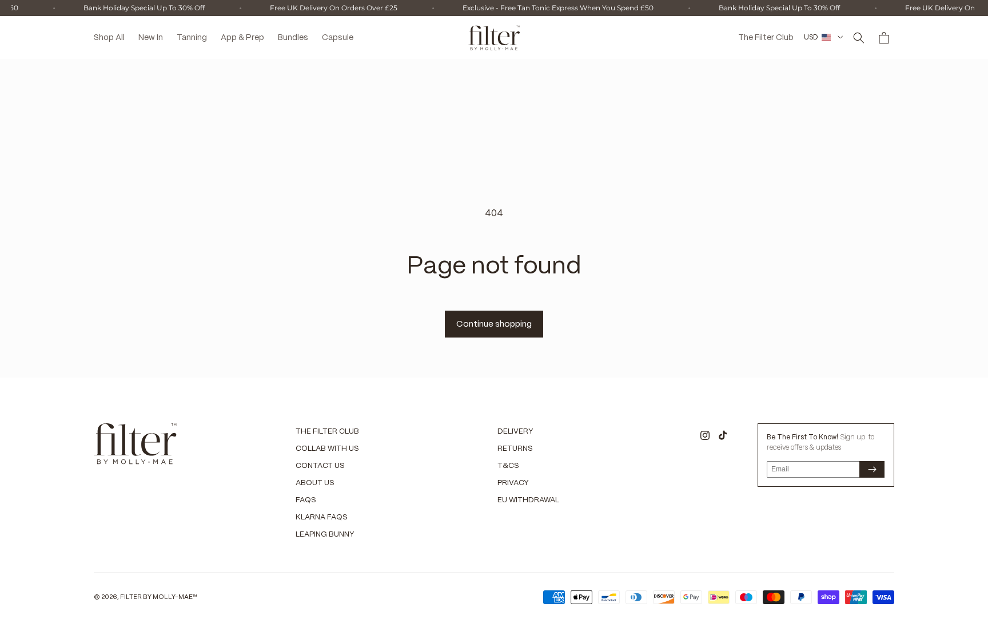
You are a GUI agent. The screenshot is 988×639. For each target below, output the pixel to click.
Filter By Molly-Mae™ (158, 597)
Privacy (513, 483)
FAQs (306, 500)
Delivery (515, 431)
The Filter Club (327, 431)
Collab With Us (327, 449)
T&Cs (508, 466)
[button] (858, 37)
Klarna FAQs (322, 517)
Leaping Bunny (325, 534)
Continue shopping (494, 324)
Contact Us (320, 466)
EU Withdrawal (528, 500)
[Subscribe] (872, 469)
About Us (315, 483)
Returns (515, 449)
